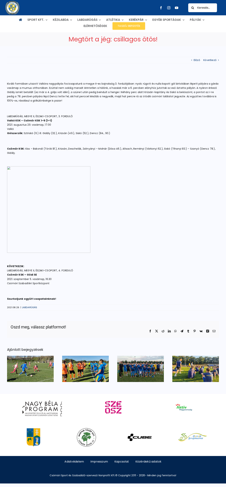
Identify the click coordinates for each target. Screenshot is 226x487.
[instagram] (169, 8)
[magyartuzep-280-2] (86, 429)
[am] (184, 399)
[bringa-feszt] (192, 429)
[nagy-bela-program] (42, 399)
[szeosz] (113, 399)
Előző (197, 60)
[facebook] (161, 8)
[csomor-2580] (33, 429)
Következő (209, 60)
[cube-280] (140, 429)
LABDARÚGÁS (29, 307)
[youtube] (177, 8)
